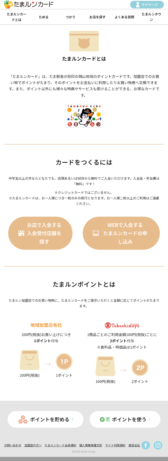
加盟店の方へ (33, 445)
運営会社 (134, 445)
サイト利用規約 (115, 445)
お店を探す (97, 16)
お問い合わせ (12, 445)
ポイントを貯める (49, 419)
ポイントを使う (129, 419)
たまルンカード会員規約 (60, 445)
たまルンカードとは (16, 17)
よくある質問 (124, 16)
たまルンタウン (151, 17)
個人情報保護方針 (90, 445)
